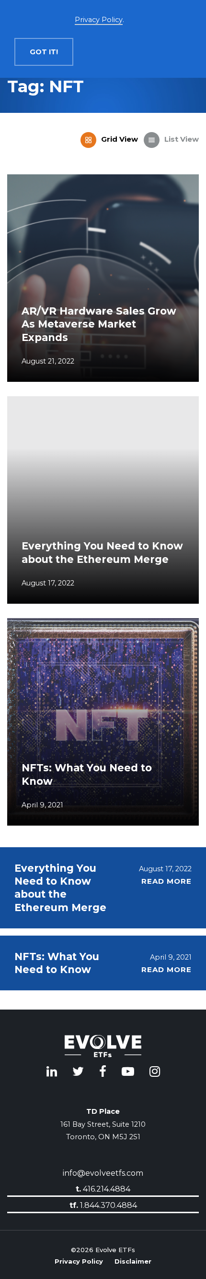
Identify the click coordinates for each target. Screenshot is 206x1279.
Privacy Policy (79, 1260)
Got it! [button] (44, 52)
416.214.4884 (103, 1189)
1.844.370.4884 (103, 1204)
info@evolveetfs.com (103, 1173)
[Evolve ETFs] (103, 1047)
